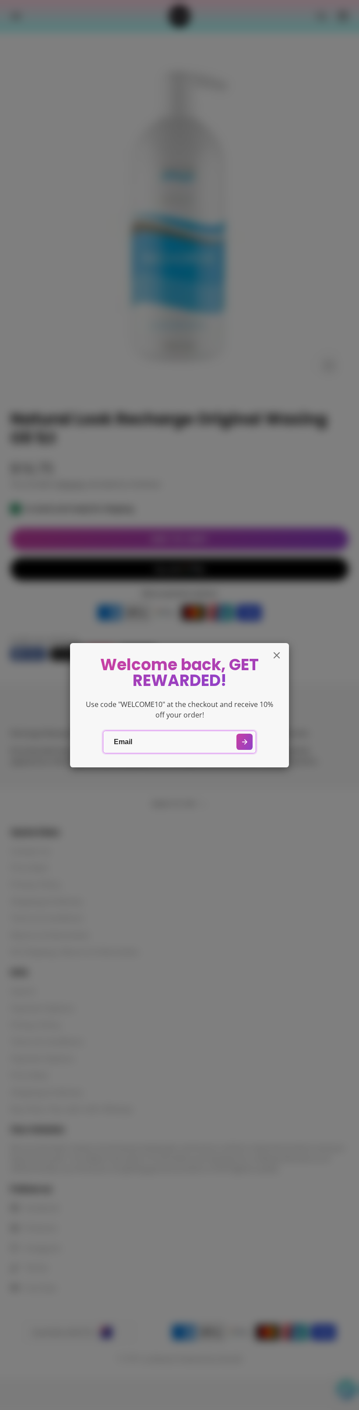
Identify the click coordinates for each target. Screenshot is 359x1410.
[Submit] (244, 742)
